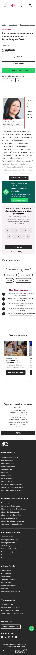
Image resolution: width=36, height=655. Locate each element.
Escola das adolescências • (11, 484)
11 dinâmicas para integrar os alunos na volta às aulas (18, 309)
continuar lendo (18, 178)
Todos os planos (7, 503)
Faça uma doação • (8, 586)
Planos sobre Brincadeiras (11, 515)
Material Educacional (9, 518)
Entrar (30, 6)
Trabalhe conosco (8, 580)
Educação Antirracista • (10, 540)
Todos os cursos (7, 537)
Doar (18, 433)
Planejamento (6, 478)
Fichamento (10, 275)
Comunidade (6, 570)
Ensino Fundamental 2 (9, 549)
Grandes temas (7, 460)
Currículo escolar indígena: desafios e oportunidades (18, 304)
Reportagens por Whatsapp (11, 490)
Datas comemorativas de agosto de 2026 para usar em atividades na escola (19, 314)
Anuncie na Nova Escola (10, 592)
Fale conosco (6, 573)
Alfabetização (6, 469)
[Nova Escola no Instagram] (9, 637)
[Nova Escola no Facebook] (2, 637)
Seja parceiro (6, 582)
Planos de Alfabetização (10, 512)
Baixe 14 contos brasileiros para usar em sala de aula (18, 299)
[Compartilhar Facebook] (11, 80)
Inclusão (4, 472)
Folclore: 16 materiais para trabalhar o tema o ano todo (18, 294)
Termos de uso (7, 604)
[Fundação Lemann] (21, 651)
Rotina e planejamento (9, 552)
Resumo (26, 269)
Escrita (9, 280)
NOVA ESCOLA (10, 50)
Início (4, 25)
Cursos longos (6, 558)
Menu (6, 6)
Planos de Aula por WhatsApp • (13, 521)
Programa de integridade (10, 607)
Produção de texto (23, 280)
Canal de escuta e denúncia (12, 613)
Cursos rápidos (7, 555)
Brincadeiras (6, 475)
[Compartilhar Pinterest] (18, 80)
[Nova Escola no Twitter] (5, 637)
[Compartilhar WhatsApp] (5, 80)
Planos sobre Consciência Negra (13, 509)
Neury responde (7, 119)
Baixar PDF (19, 63)
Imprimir (20, 57)
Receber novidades (10, 626)
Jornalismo (13, 25)
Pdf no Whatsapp (20, 70)
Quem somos (6, 577)
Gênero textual (13, 269)
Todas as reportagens (9, 457)
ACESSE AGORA (19, 200)
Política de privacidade (10, 610)
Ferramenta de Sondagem (11, 506)
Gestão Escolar (7, 481)
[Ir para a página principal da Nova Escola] (13, 5)
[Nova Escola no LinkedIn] (12, 637)
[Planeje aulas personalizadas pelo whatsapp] (31, 628)
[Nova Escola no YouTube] (16, 637)
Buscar (21, 6)
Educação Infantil (8, 466)
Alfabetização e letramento (11, 546)
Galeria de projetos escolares (12, 487)
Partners (4, 589)
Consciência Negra (8, 463)
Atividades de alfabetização (11, 524)
